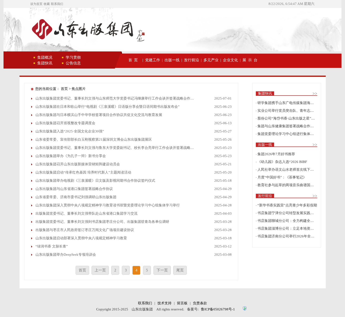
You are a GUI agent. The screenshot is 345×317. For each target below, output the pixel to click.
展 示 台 (249, 60)
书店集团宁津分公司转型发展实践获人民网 (290, 213)
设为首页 (36, 4)
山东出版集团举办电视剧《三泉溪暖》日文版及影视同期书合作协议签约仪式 (95, 180)
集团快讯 (44, 63)
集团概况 (44, 57)
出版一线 (172, 60)
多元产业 (210, 60)
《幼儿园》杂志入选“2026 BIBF (282, 162)
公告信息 (73, 63)
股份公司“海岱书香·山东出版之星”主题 (287, 118)
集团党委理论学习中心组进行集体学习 (287, 134)
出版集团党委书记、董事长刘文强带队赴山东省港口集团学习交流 (86, 213)
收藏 (47, 4)
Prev (14, 32)
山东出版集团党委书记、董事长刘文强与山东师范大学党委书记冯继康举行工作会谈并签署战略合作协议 (116, 98)
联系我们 (57, 4)
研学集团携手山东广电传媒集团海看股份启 (290, 103)
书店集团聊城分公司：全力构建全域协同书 (290, 221)
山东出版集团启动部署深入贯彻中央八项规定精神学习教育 (81, 238)
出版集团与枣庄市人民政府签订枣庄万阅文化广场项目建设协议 (84, 230)
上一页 (100, 270)
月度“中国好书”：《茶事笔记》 (282, 177)
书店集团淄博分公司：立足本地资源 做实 (289, 228)
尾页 (180, 270)
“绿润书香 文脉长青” (51, 246)
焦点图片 (79, 89)
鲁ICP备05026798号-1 (218, 309)
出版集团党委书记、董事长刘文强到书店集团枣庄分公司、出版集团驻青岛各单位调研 (102, 222)
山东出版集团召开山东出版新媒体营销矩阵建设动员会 (77, 164)
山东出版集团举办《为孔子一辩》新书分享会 (70, 156)
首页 (64, 89)
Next (330, 32)
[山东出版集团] (87, 30)
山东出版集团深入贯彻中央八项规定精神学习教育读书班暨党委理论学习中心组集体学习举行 (107, 205)
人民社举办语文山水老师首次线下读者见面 (290, 169)
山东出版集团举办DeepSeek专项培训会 (65, 254)
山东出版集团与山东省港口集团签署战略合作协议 (74, 189)
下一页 (162, 270)
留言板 (182, 303)
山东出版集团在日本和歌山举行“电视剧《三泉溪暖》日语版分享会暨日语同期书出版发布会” (107, 106)
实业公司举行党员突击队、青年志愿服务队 (290, 110)
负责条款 (200, 303)
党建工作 (152, 60)
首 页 (133, 60)
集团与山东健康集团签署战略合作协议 (287, 126)
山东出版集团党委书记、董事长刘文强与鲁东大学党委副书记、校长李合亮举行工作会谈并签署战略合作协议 (119, 148)
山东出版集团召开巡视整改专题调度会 (65, 123)
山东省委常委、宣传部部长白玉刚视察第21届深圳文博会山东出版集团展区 (93, 139)
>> (315, 93)
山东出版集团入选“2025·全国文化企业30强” (69, 131)
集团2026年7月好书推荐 (276, 154)
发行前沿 (191, 60)
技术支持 (164, 303)
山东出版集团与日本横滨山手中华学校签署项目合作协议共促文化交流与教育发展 (98, 115)
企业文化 (230, 60)
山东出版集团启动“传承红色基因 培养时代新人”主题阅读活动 (83, 172)
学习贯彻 (73, 57)
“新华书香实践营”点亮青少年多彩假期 (287, 205)
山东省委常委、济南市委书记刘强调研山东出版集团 (75, 197)
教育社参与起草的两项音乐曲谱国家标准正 (290, 185)
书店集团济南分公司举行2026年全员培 (287, 236)
